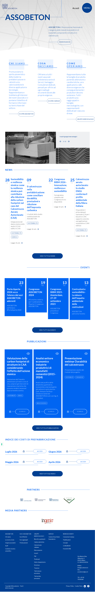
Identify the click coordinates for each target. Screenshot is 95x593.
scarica (22, 411)
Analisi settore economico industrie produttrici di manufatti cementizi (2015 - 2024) (46, 368)
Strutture (37, 565)
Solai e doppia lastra (40, 562)
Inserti (36, 553)
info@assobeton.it (82, 567)
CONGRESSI (67, 546)
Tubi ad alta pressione (37, 577)
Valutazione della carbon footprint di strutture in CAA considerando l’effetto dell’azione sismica (18, 366)
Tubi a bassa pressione (37, 572)
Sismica (14, 237)
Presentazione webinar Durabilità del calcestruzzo (76, 361)
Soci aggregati (24, 540)
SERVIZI (51, 534)
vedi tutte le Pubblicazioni (47, 428)
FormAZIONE (79, 377)
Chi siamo (8, 537)
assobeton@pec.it (82, 572)
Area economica (42, 403)
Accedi (75, 8)
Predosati (37, 559)
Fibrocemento (38, 550)
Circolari (65, 543)
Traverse (36, 568)
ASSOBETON (9, 534)
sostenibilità (11, 395)
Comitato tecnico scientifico (10, 550)
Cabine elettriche (39, 542)
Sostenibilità (16, 233)
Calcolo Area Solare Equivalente (54, 538)
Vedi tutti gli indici (47, 474)
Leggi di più (15, 243)
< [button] (60, 141)
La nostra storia (9, 540)
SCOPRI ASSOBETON (26, 114)
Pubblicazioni (67, 540)
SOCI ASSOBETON (25, 534)
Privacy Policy (70, 586)
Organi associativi (10, 543)
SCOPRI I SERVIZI (54, 101)
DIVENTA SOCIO (65, 42)
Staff (6, 546)
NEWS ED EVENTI (68, 534)
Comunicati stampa (68, 537)
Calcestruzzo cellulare (38, 546)
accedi (40, 451)
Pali (35, 556)
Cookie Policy (79, 586)
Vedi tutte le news (47, 256)
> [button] (69, 141)
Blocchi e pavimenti (39, 539)
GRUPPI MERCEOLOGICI (85, 119)
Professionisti (24, 543)
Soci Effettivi (23, 537)
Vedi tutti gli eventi (47, 330)
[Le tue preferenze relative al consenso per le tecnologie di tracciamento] (2, 444)
